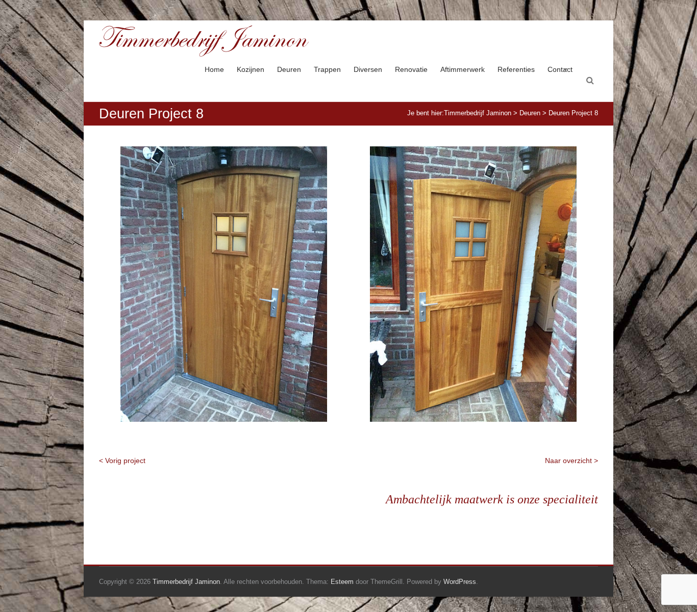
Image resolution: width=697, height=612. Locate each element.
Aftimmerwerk (462, 69)
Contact (559, 69)
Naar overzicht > (571, 460)
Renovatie (411, 69)
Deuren (289, 69)
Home (214, 69)
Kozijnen (250, 69)
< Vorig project (122, 460)
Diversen (368, 69)
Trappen (327, 69)
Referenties (516, 69)
